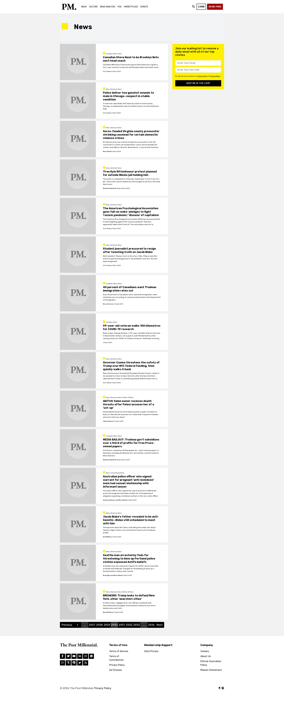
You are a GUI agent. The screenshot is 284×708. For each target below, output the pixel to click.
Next (159, 624)
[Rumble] (62, 662)
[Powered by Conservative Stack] (222, 688)
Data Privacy (151, 651)
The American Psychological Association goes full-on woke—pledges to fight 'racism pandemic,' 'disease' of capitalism (131, 212)
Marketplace (131, 6)
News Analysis (107, 6)
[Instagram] (79, 656)
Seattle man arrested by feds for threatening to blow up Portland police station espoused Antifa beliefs (129, 559)
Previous (66, 624)
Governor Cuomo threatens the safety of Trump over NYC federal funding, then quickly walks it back (131, 366)
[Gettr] (79, 662)
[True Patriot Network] (74, 662)
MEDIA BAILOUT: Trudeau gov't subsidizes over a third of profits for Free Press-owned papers (131, 443)
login (201, 6)
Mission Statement (211, 670)
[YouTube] (74, 656)
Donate (144, 6)
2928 (99, 624)
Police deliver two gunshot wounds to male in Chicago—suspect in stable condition (128, 96)
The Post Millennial (69, 6)
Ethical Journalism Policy (210, 663)
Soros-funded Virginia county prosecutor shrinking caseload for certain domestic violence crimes (131, 135)
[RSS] (85, 662)
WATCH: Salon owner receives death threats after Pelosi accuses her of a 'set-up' (128, 404)
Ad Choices (115, 670)
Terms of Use (202, 76)
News (84, 6)
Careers (204, 651)
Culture (93, 6)
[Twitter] (68, 656)
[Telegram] (91, 656)
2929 (107, 624)
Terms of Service (118, 651)
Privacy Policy (215, 76)
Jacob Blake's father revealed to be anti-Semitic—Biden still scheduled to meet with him (131, 520)
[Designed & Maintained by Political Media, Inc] (219, 688)
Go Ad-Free (215, 6)
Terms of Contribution (116, 658)
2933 (136, 624)
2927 (92, 624)
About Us (205, 656)
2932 (129, 624)
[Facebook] (62, 656)
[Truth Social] (68, 662)
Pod (120, 6)
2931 (122, 624)
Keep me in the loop (198, 83)
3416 (151, 624)
